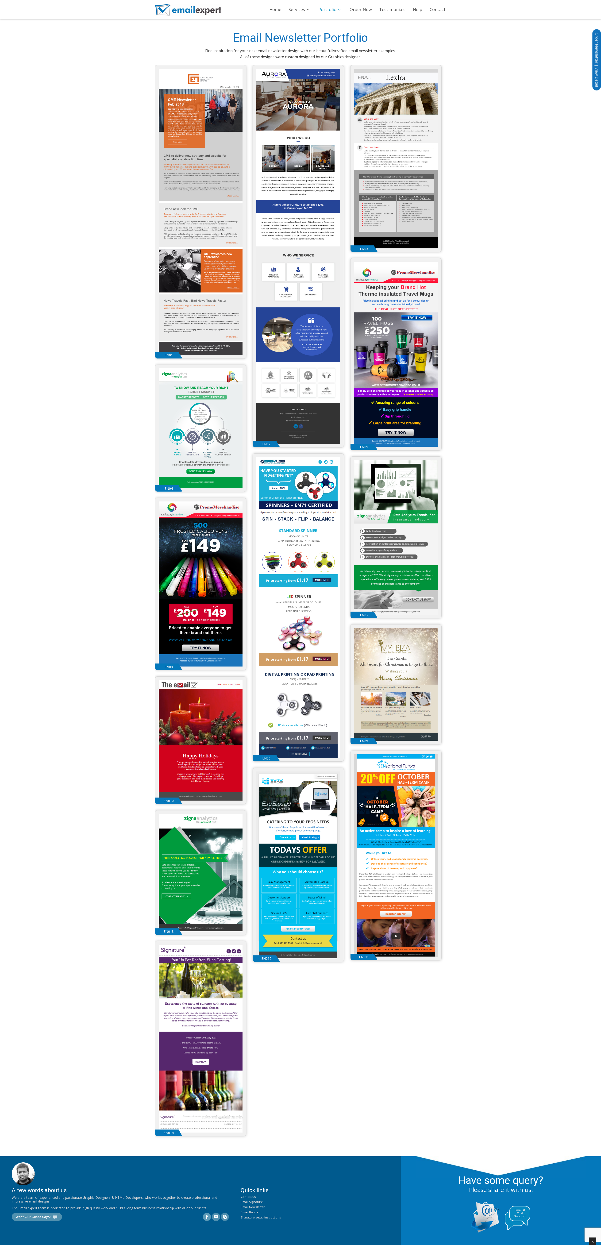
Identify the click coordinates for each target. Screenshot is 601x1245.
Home (275, 9)
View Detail (596, 77)
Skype (225, 1217)
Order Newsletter (596, 48)
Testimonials (392, 9)
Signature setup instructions (261, 1217)
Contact (438, 9)
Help (417, 9)
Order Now (361, 9)
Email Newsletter (253, 1207)
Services (297, 9)
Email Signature (252, 1202)
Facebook (207, 1217)
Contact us (248, 1197)
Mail (216, 1217)
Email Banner (250, 1212)
